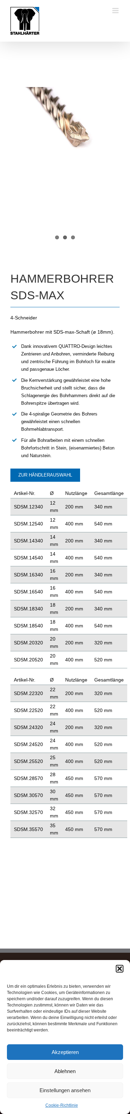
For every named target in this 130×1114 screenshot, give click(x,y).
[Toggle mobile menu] (116, 10)
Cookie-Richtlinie (61, 1105)
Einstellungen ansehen (65, 1090)
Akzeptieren (65, 1052)
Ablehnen (65, 1071)
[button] (119, 968)
